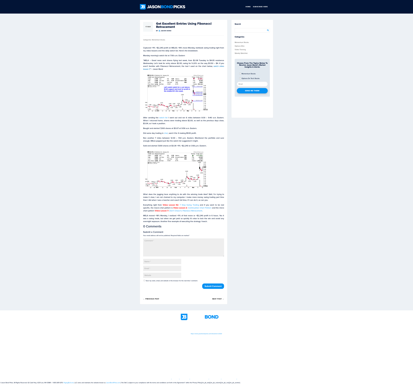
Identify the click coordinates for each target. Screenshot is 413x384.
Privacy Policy (229, 379)
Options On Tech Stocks (250, 78)
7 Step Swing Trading (189, 205)
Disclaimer (215, 379)
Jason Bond (166, 31)
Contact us (243, 379)
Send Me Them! (252, 90)
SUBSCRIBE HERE (260, 7)
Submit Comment (213, 286)
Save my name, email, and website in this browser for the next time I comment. (172, 281)
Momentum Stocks (158, 40)
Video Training (240, 49)
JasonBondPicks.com (113, 383)
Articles (184, 379)
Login (175, 379)
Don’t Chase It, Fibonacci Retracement (185, 210)
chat (166, 133)
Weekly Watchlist (241, 53)
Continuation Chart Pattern (199, 207)
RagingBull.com (69, 383)
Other (272, 7)
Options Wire (239, 46)
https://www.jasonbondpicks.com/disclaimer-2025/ (206, 334)
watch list (163, 117)
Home (248, 7)
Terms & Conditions (199, 379)
